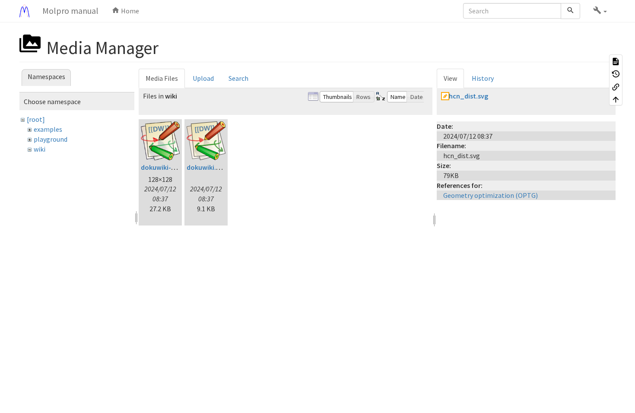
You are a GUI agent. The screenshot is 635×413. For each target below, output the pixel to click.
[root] (36, 119)
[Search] (570, 11)
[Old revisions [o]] (616, 74)
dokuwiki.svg (206, 167)
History (483, 78)
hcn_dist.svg (468, 96)
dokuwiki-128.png (168, 167)
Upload (203, 78)
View (450, 78)
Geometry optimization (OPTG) (490, 195)
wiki (39, 149)
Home (129, 10)
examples (48, 129)
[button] (600, 11)
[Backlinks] (616, 86)
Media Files (162, 78)
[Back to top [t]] (616, 99)
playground (50, 139)
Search (238, 78)
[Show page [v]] (616, 61)
